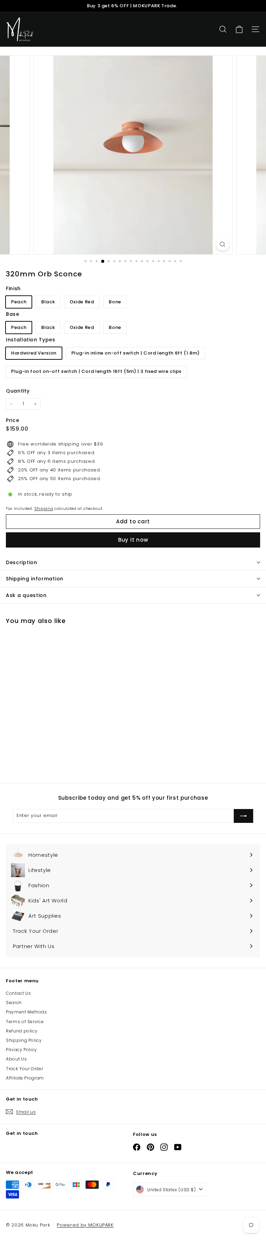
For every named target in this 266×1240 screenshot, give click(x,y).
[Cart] (239, 29)
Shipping (43, 508)
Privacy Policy (21, 1050)
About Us (16, 1059)
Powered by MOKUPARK (85, 1225)
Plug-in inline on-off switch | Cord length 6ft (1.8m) (135, 353)
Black (48, 301)
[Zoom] (222, 244)
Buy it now (133, 539)
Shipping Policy (24, 1040)
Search (14, 1002)
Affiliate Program (25, 1078)
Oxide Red (82, 301)
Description (21, 562)
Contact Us (18, 993)
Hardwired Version (33, 353)
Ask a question (26, 595)
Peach (18, 301)
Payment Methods (26, 1012)
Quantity (17, 390)
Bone (115, 301)
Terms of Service (25, 1022)
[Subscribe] (243, 816)
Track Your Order (24, 1069)
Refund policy (21, 1031)
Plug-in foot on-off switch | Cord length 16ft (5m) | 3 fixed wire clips (96, 371)
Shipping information (34, 578)
